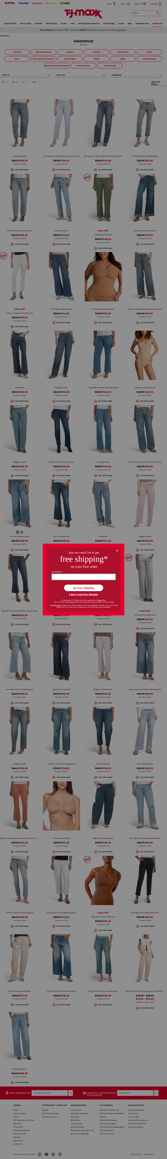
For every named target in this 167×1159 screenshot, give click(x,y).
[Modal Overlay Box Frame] (83, 579)
